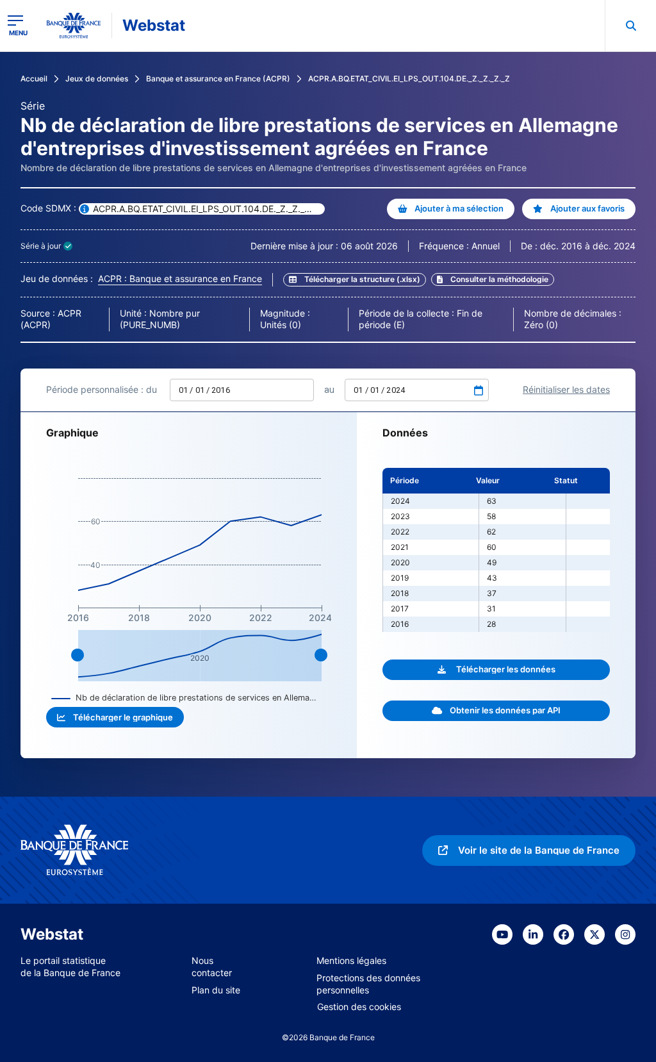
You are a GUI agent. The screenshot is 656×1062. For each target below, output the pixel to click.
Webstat (153, 25)
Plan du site (216, 989)
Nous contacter (212, 966)
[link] (492, 279)
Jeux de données (96, 78)
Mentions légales (351, 960)
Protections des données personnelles (368, 983)
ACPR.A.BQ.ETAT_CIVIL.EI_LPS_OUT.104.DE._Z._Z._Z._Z (409, 78)
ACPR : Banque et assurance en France (180, 278)
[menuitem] (630, 25)
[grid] (496, 550)
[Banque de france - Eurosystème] (73, 25)
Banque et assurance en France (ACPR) (218, 78)
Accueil (33, 78)
